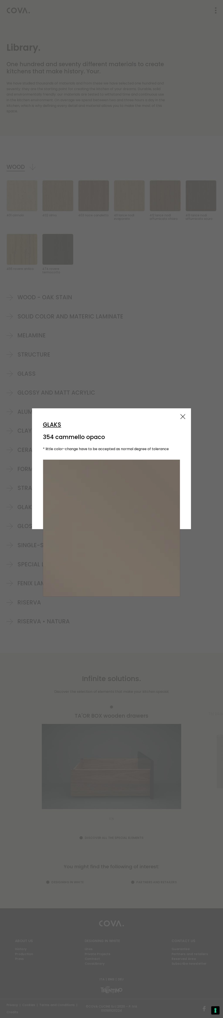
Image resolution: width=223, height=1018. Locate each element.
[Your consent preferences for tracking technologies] (215, 1010)
